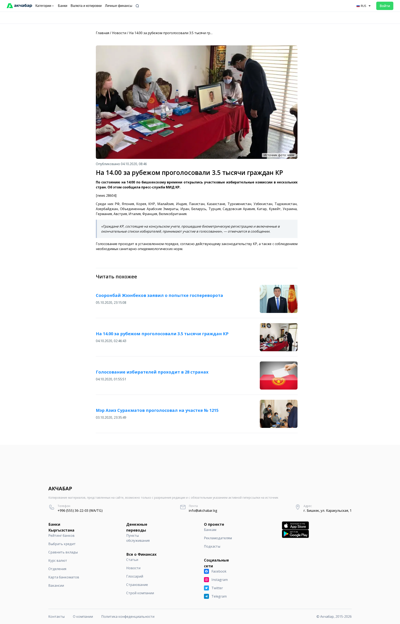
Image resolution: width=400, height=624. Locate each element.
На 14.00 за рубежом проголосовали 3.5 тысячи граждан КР (177, 33)
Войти (385, 6)
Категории (43, 5)
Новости (119, 33)
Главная (102, 33)
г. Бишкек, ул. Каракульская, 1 (328, 510)
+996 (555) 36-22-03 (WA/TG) (80, 510)
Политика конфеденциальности (127, 616)
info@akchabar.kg (203, 510)
